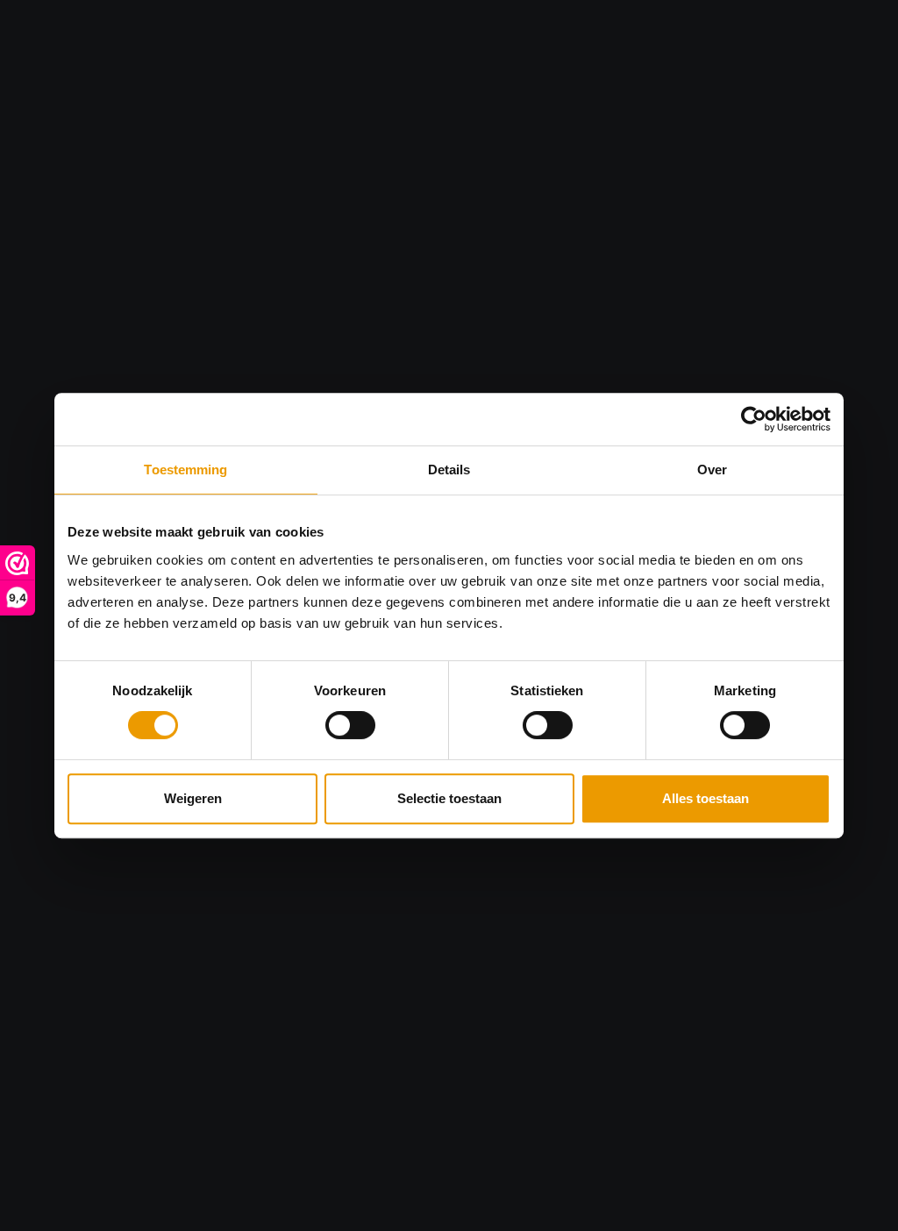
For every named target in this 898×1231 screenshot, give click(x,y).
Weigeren (193, 798)
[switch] (350, 725)
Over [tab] (712, 469)
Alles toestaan (705, 798)
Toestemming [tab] (185, 469)
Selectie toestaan (449, 798)
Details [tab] (449, 469)
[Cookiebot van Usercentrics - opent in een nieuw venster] (753, 419)
